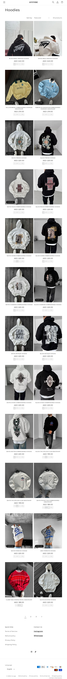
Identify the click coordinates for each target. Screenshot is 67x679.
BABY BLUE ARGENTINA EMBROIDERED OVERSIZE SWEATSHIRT (48, 108)
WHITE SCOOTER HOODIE (48, 599)
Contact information (55, 678)
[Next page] (41, 616)
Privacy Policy (10, 640)
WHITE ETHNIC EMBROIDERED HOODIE (19, 402)
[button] (4, 2)
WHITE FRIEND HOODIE (19, 158)
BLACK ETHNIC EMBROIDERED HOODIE (48, 402)
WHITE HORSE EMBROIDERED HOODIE (19, 255)
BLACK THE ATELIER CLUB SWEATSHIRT (48, 451)
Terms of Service (11, 631)
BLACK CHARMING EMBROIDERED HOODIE (47, 304)
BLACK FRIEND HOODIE (47, 158)
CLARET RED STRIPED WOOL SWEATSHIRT (19, 599)
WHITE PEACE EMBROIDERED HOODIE (19, 206)
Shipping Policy (11, 644)
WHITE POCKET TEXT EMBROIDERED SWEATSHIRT (48, 501)
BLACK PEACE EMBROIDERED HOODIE (48, 206)
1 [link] (25, 617)
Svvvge (13, 676)
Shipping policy (57, 676)
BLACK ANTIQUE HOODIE (48, 353)
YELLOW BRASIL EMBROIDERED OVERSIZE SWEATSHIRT (19, 108)
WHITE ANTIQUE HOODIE (19, 353)
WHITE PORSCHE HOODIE (19, 550)
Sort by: (29, 18)
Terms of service (45, 676)
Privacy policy (33, 676)
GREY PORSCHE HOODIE (48, 550)
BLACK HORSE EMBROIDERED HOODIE (48, 255)
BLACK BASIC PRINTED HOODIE (19, 58)
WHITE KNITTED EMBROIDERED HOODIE (19, 451)
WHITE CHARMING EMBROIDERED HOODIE (19, 304)
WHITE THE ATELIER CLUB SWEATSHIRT (19, 500)
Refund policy (10, 636)
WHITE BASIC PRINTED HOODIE (48, 58)
